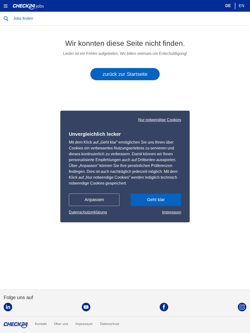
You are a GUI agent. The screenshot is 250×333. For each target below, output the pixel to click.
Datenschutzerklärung (88, 212)
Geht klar (156, 199)
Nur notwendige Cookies (159, 120)
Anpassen (94, 199)
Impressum (171, 212)
